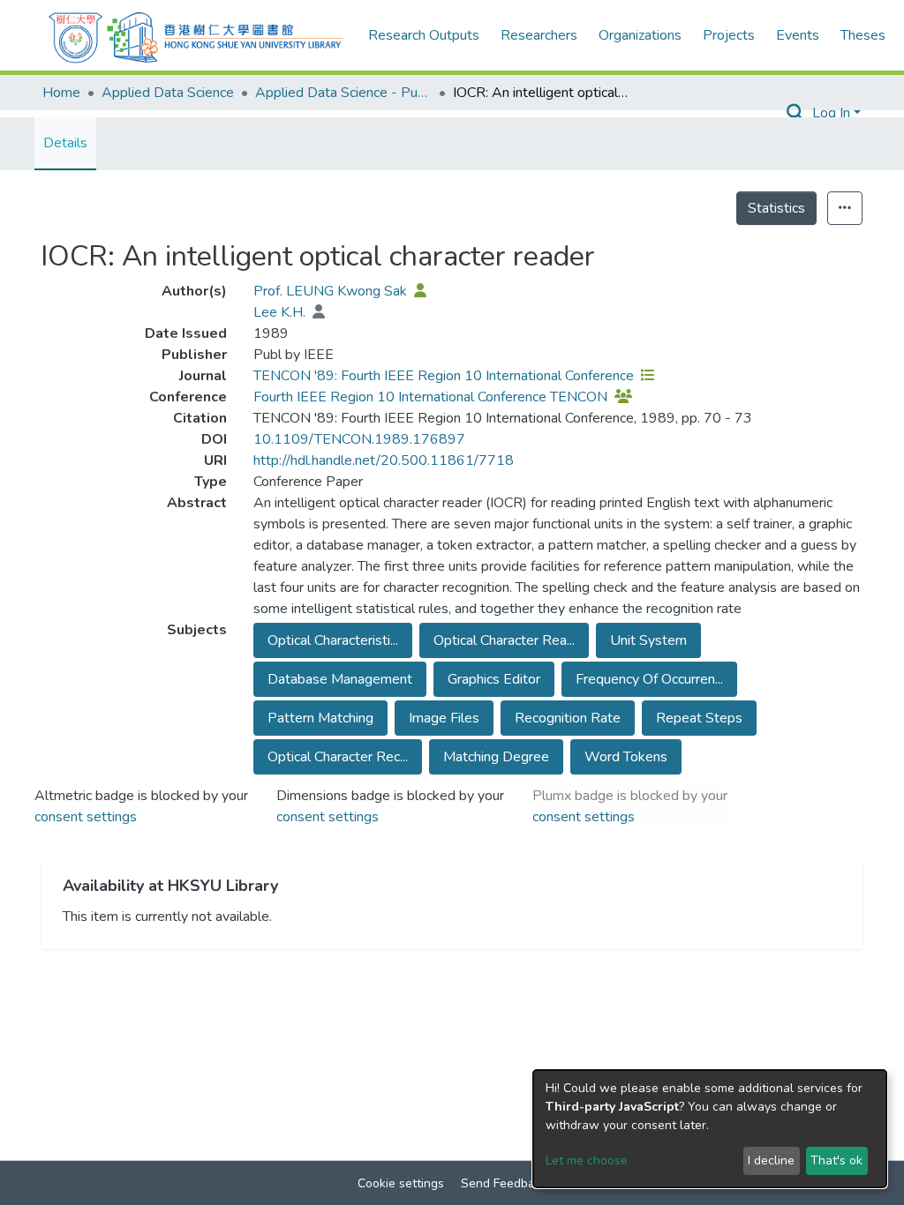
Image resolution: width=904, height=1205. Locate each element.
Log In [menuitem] (831, 113)
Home (61, 92)
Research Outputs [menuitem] (423, 35)
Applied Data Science (168, 92)
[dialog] (709, 1128)
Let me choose (587, 1160)
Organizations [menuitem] (640, 35)
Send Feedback (504, 1183)
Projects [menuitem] (729, 35)
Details (65, 143)
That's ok (836, 1160)
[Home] (195, 35)
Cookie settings (401, 1183)
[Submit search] (796, 112)
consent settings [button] (85, 817)
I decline (771, 1160)
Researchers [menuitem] (539, 35)
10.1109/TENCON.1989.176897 (359, 439)
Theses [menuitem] (862, 35)
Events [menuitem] (797, 35)
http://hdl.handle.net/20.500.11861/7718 (383, 460)
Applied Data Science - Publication (343, 92)
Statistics (776, 208)
